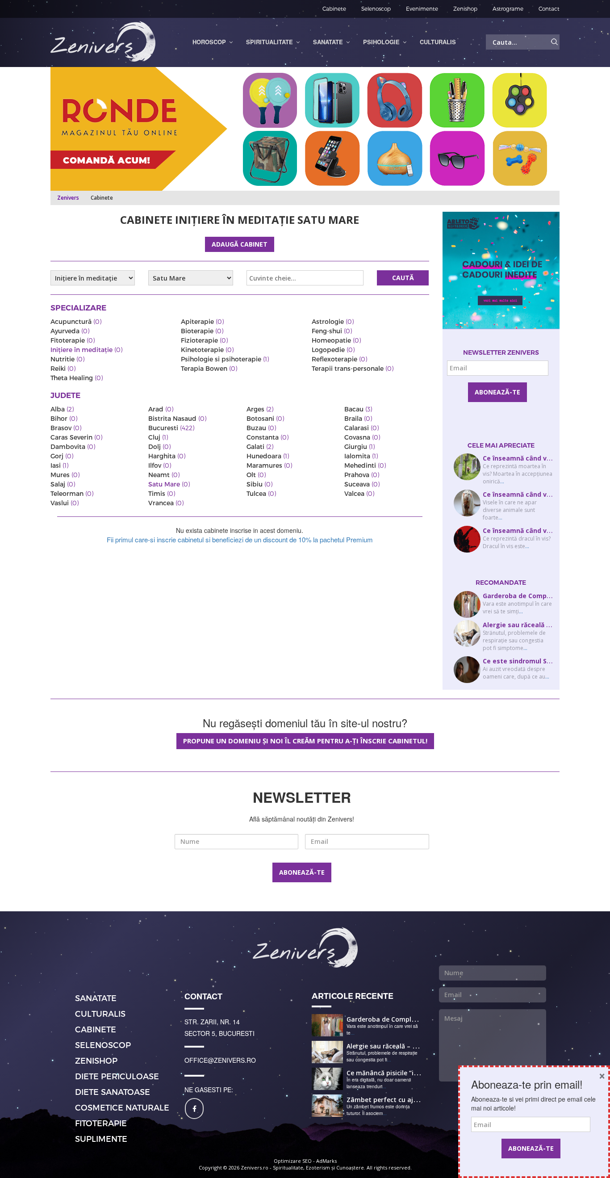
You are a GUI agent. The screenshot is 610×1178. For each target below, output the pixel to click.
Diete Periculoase (117, 1076)
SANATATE (96, 997)
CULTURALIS (100, 1013)
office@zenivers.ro (220, 1060)
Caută (403, 277)
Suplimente (101, 1138)
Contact (549, 8)
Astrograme (508, 8)
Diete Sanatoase (112, 1091)
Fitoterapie (101, 1123)
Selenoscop (376, 8)
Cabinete (334, 8)
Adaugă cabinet (239, 244)
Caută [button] (554, 42)
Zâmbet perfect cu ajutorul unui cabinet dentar (422, 1099)
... (502, 481)
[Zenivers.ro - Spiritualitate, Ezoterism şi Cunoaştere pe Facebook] (194, 1108)
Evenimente (422, 8)
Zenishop (465, 8)
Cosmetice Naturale (122, 1107)
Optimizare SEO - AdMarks (305, 1160)
